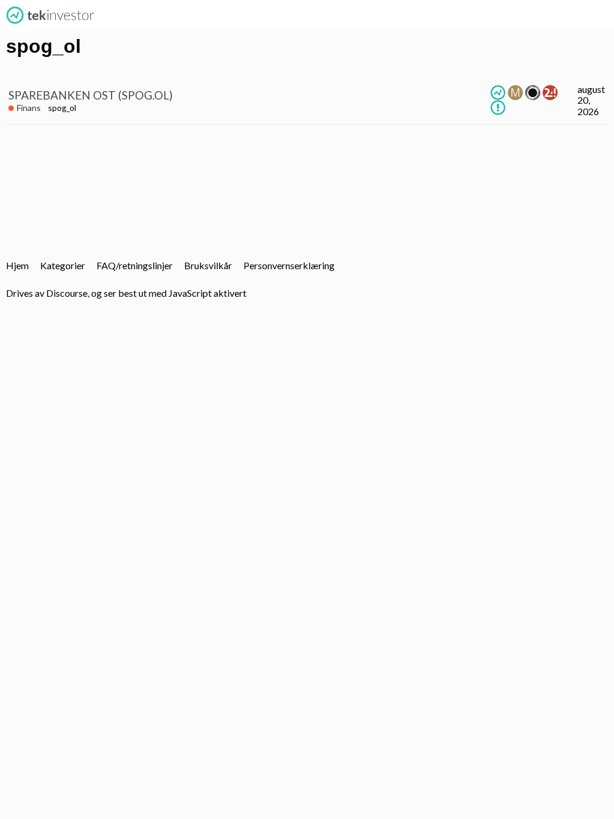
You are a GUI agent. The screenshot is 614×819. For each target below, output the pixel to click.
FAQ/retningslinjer (135, 265)
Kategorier (62, 265)
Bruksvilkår (208, 265)
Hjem (17, 265)
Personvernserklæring (289, 265)
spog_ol (62, 108)
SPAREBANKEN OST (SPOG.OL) (90, 95)
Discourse (67, 293)
